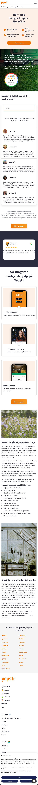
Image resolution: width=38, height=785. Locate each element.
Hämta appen (19, 43)
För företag (5, 731)
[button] (34, 781)
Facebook (4, 749)
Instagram (4, 745)
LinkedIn (4, 752)
